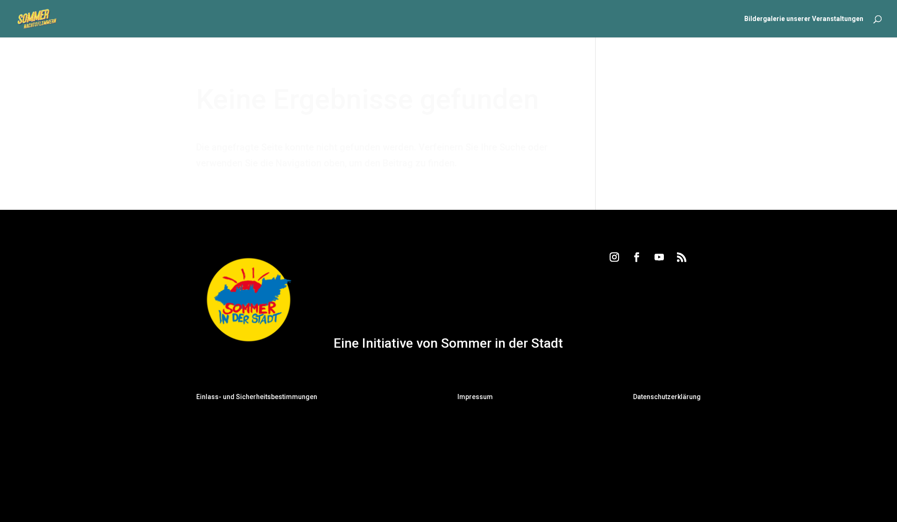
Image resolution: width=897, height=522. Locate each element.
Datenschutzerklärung (667, 396)
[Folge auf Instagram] (614, 257)
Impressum (475, 396)
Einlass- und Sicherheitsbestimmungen (256, 396)
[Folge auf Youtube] (659, 257)
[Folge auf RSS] (681, 257)
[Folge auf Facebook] (636, 257)
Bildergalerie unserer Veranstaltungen (803, 18)
